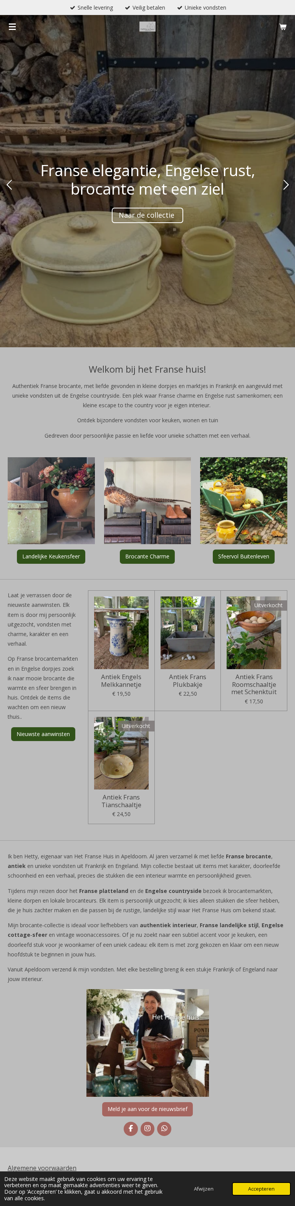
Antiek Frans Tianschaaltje (121, 800)
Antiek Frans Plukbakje (187, 680)
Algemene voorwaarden (42, 1168)
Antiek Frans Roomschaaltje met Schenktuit (254, 684)
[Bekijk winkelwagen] (282, 26)
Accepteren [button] (261, 1189)
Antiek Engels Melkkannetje (121, 680)
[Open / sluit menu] (12, 26)
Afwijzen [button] (204, 1189)
